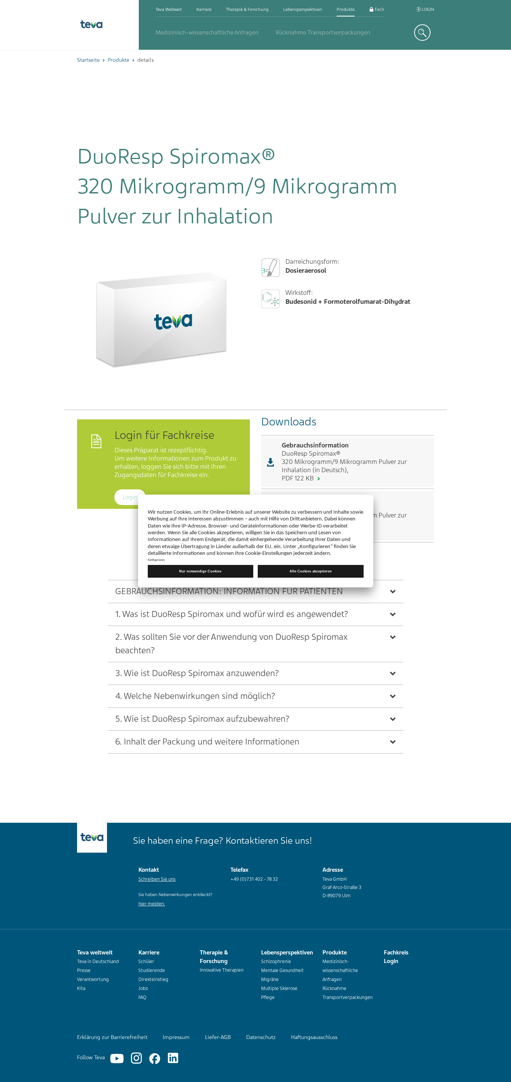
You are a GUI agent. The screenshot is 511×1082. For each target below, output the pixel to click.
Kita (81, 988)
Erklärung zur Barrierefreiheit (112, 1037)
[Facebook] (155, 1058)
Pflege (268, 997)
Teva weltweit (169, 9)
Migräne (270, 979)
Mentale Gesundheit (282, 971)
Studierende (151, 971)
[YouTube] (117, 1058)
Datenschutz (261, 1037)
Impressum (176, 1037)
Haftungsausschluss (314, 1037)
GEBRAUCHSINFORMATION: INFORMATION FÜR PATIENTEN (229, 591)
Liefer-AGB (218, 1037)
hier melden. (151, 904)
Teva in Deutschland (98, 962)
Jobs (143, 988)
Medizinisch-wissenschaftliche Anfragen (207, 32)
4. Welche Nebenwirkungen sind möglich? (195, 696)
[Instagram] (136, 1058)
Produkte (346, 9)
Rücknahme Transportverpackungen (323, 32)
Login (427, 9)
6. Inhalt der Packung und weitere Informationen (207, 741)
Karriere (203, 9)
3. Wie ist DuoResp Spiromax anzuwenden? (197, 673)
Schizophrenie (276, 962)
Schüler (146, 962)
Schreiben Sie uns (156, 879)
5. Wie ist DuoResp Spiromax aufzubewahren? (202, 718)
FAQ (142, 997)
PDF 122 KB (298, 478)
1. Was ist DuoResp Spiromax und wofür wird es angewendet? (231, 614)
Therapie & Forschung (247, 9)
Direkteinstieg (153, 979)
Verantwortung (93, 979)
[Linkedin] (173, 1058)
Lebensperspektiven (302, 9)
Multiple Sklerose (279, 988)
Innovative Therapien (222, 970)
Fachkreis (383, 9)
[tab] (255, 591)
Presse (84, 971)
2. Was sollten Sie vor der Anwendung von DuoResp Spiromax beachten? (231, 644)
